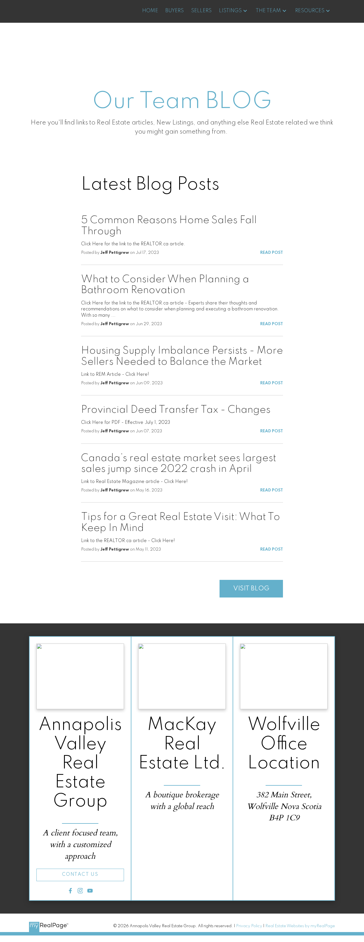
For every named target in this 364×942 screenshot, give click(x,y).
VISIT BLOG (251, 589)
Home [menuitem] (150, 10)
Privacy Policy (249, 926)
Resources (309, 10)
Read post (271, 253)
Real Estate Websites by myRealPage (300, 926)
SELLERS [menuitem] (201, 10)
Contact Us (80, 874)
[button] (80, 875)
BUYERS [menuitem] (174, 10)
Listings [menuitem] (230, 10)
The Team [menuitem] (268, 10)
